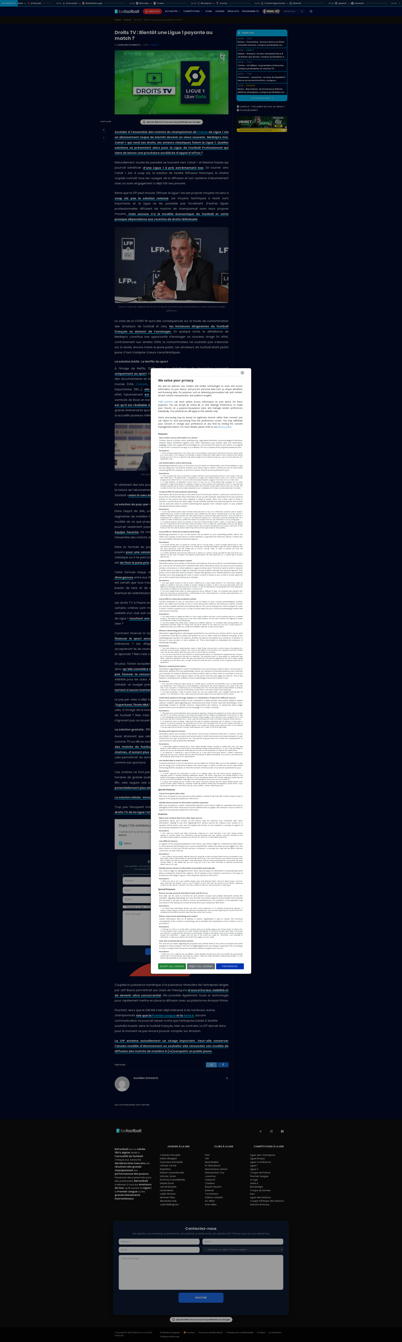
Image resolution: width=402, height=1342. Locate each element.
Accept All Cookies (172, 966)
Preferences (230, 966)
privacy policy (224, 426)
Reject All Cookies (201, 966)
